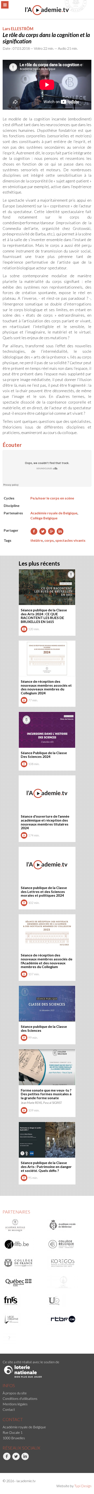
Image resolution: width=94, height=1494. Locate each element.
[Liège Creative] (23, 1319)
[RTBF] (68, 1319)
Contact (9, 1409)
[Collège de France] (23, 1263)
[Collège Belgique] (68, 1244)
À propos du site (15, 1393)
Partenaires (16, 1211)
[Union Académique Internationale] (68, 1281)
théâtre (36, 540)
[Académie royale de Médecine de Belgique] (68, 1225)
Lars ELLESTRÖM (18, 28)
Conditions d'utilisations (20, 1398)
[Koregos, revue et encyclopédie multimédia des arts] (68, 1263)
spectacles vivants (70, 540)
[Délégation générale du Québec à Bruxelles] (23, 1281)
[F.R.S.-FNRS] (23, 1300)
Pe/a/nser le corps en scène (52, 498)
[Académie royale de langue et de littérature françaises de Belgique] (23, 1244)
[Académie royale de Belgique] (23, 1225)
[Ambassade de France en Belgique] (23, 1338)
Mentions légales (15, 1404)
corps (49, 540)
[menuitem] (47, 1393)
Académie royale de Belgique (53, 513)
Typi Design (82, 1486)
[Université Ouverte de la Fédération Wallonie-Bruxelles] (68, 1300)
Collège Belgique (43, 518)
